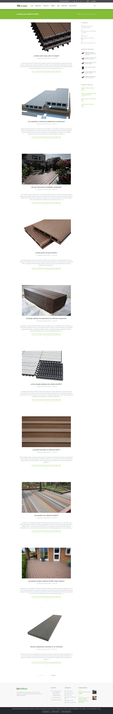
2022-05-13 (54, 452)
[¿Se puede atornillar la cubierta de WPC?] (46, 431)
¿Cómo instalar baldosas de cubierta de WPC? (46, 384)
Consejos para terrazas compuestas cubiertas (86, 27)
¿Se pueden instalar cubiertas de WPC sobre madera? (46, 581)
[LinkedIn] (76, 1)
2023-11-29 (54, 189)
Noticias (84, 36)
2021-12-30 (54, 517)
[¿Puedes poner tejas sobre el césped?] (46, 37)
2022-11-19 (54, 386)
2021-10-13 (54, 649)
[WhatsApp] (80, 1)
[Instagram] (74, 1)
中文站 (87, 1)
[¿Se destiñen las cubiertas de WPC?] (46, 497)
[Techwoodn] (22, 5)
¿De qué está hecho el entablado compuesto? (46, 187)
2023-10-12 (54, 255)
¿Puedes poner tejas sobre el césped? (46, 56)
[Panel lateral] (94, 5)
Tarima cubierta (69, 691)
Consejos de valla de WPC (88, 42)
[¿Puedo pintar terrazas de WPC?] (46, 234)
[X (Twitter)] (82, 1)
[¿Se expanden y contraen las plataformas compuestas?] (46, 103)
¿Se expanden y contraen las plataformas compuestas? (46, 121)
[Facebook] (72, 1)
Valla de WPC (69, 695)
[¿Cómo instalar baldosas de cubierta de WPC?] (46, 366)
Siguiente (53, 675)
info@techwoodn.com (65, 1)
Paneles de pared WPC (71, 702)
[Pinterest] (78, 1)
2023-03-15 (54, 320)
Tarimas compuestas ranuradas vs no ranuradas (46, 647)
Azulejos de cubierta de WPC (70, 697)
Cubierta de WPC (69, 693)
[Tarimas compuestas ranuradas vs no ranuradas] (46, 628)
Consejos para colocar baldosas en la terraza (88, 32)
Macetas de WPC (69, 700)
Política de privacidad (66, 711)
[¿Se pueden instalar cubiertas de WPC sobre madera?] (46, 563)
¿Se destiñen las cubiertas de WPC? (46, 515)
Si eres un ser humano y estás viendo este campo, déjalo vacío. (46, 71)
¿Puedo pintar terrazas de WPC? (46, 253)
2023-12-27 (54, 123)
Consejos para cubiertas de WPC (44, 58)
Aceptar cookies (46, 711)
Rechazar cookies (55, 711)
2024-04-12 (54, 58)
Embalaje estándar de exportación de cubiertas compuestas (46, 318)
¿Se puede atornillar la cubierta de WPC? (46, 450)
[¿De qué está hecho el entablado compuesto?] (46, 169)
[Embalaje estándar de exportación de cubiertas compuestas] (46, 300)
